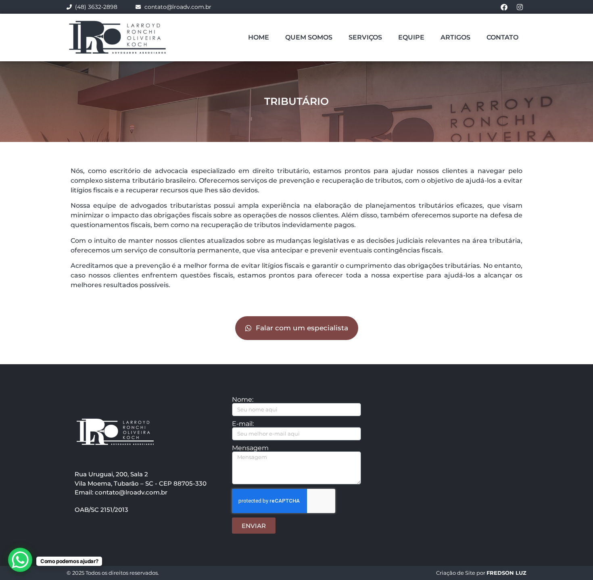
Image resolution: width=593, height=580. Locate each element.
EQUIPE (411, 37)
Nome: (242, 399)
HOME (258, 37)
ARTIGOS (455, 37)
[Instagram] (519, 7)
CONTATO (502, 37)
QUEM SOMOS (308, 37)
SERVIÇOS (365, 37)
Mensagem (250, 448)
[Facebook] (504, 7)
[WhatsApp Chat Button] (20, 560)
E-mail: (243, 424)
